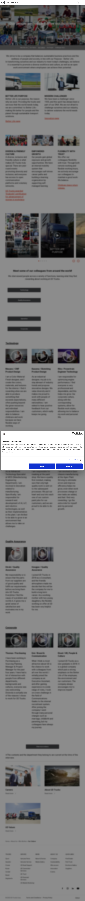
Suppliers (69, 868)
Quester (8, 862)
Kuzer (7, 868)
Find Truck (69, 862)
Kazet (7, 875)
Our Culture (41, 47)
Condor (7, 872)
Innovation (54, 868)
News (38, 854)
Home (7, 841)
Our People (50, 47)
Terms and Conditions (33, 898)
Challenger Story (60, 47)
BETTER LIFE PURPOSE (57, 251)
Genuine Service (26, 862)
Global (77, 898)
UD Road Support (26, 865)
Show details (73, 460)
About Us (14, 841)
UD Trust (23, 874)
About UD (54, 854)
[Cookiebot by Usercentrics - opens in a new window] (73, 433)
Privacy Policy (47, 898)
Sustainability (55, 862)
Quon (7, 858)
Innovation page (52, 118)
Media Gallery (40, 862)
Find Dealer (69, 858)
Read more (9, 793)
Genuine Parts (25, 858)
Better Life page (12, 121)
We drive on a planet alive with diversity (22, 249)
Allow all (69, 466)
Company (53, 858)
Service (23, 854)
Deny (42, 466)
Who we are (54, 865)
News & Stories (41, 858)
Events (52, 872)
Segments (9, 878)
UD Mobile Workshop (27, 883)
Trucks (8, 854)
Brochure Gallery (71, 865)
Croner (7, 865)
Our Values (33, 47)
